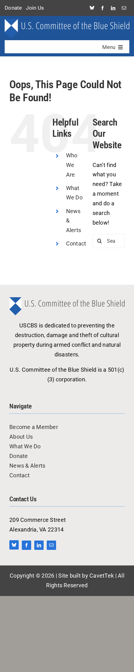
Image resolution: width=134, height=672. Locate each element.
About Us (21, 436)
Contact (76, 243)
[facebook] (102, 8)
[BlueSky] (92, 8)
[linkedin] (113, 8)
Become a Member (33, 427)
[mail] (124, 8)
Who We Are (72, 165)
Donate (13, 8)
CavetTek (101, 575)
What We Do (25, 446)
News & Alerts (27, 465)
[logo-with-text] (67, 21)
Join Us (35, 8)
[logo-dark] (67, 300)
